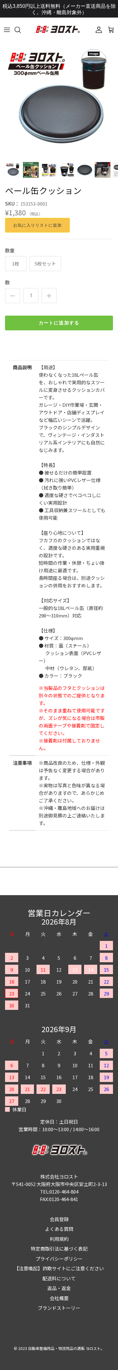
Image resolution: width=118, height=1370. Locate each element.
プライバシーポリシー (59, 1258)
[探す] (21, 30)
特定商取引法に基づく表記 (59, 1248)
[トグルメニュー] (7, 30)
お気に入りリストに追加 (37, 225)
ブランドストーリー (59, 1307)
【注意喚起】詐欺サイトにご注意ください (59, 1268)
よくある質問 (59, 1229)
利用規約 (59, 1239)
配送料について (59, 1278)
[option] (59, 99)
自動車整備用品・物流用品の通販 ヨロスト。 (66, 1348)
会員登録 (59, 1219)
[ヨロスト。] (57, 30)
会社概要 (59, 1298)
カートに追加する (59, 322)
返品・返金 (59, 1288)
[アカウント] (97, 30)
